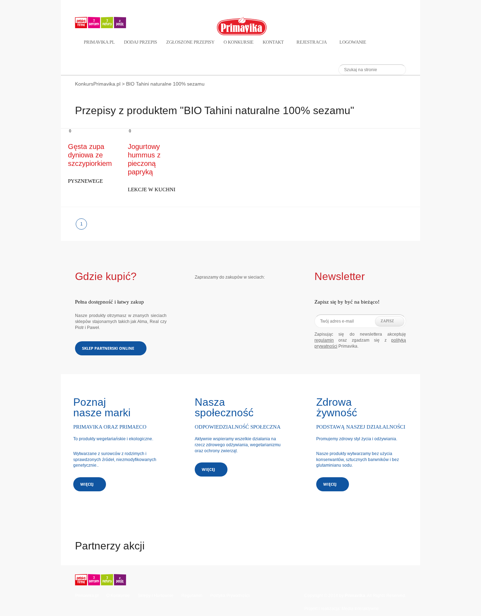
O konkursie (239, 42)
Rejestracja (311, 42)
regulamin (324, 340)
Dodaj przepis (140, 42)
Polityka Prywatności (230, 595)
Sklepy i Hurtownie (156, 595)
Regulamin (191, 595)
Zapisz (387, 321)
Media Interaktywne (360, 608)
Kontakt (273, 42)
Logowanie (352, 42)
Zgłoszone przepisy (190, 42)
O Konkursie (118, 595)
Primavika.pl (99, 42)
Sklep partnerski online (108, 348)
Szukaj (397, 69)
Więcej (87, 484)
